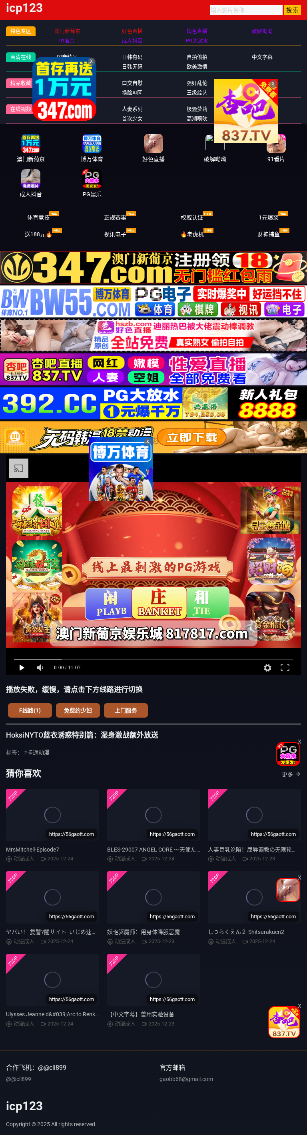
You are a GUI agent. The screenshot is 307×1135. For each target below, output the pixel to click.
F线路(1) (30, 710)
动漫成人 (262, 93)
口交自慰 (132, 83)
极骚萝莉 (197, 109)
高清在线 (20, 57)
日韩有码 (132, 57)
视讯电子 (115, 234)
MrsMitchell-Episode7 (32, 849)
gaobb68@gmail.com (186, 1079)
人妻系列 (132, 109)
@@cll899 (18, 1079)
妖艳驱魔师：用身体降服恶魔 (143, 932)
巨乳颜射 (262, 119)
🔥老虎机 (192, 234)
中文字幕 (262, 57)
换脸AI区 (132, 93)
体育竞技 (38, 217)
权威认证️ (192, 217)
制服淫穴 (67, 83)
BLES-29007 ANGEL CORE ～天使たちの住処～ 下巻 (172, 849)
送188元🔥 (38, 234)
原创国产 (67, 67)
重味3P (67, 109)
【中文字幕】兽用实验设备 (140, 1014)
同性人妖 (67, 93)
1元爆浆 (269, 217)
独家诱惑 (67, 119)
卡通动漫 (38, 752)
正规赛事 (115, 217)
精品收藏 (20, 83)
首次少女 (132, 119)
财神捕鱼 (268, 234)
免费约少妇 (78, 710)
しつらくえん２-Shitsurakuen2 (246, 932)
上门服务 (126, 710)
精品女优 (262, 83)
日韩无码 (132, 67)
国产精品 (67, 57)
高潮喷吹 (197, 119)
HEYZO (262, 109)
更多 (287, 774)
